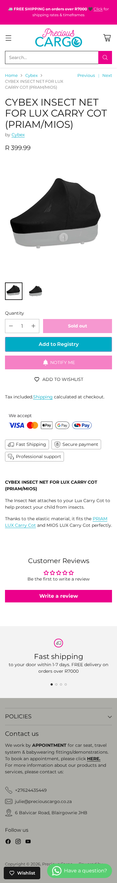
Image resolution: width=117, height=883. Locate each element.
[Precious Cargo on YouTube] (28, 842)
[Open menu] (8, 37)
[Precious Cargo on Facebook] (8, 842)
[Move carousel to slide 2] (56, 684)
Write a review (58, 596)
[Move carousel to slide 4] (66, 684)
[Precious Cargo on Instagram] (18, 842)
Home (11, 75)
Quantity (14, 313)
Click (98, 9)
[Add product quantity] (33, 326)
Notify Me (62, 362)
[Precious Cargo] (58, 38)
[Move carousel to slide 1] (52, 684)
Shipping (43, 397)
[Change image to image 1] (13, 291)
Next (107, 75)
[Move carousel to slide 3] (61, 684)
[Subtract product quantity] (11, 326)
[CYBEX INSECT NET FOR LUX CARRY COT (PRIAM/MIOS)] (58, 218)
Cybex (31, 75)
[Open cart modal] (106, 37)
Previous (86, 75)
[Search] (105, 57)
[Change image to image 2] (35, 291)
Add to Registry (59, 344)
